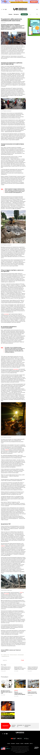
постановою (6, 314)
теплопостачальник (13, 654)
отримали (7, 449)
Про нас (31, 743)
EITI (23, 725)
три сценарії (6, 593)
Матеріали (16, 14)
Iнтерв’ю (21, 743)
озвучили (3, 545)
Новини (10, 14)
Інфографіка (26, 743)
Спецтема (17, 743)
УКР (37, 9)
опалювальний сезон (5, 656)
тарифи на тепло (6, 654)
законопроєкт (15, 369)
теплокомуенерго (20, 654)
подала (21, 592)
